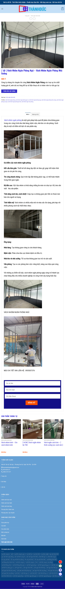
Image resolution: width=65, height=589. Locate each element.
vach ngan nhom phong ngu (54, 570)
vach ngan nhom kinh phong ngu (24, 570)
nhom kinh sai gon (52, 556)
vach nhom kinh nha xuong (55, 573)
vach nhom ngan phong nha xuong (48, 100)
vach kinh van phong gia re (7, 567)
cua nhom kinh (37, 554)
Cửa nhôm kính (5, 529)
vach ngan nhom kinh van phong (39, 570)
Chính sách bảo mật (6, 499)
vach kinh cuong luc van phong (45, 562)
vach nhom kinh (33, 573)
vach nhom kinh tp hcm (7, 576)
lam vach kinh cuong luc (20, 556)
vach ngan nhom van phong (7, 573)
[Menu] (2, 9)
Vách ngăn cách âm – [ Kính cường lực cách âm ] (53, 443)
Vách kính (3, 539)
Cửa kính (3, 526)
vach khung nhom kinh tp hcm (8, 562)
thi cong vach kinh (5, 559)
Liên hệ (3, 487)
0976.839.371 (6, 469)
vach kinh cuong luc (20, 562)
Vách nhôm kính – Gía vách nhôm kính (9, 443)
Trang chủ (27, 15)
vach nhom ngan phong (10, 100)
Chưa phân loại (5, 522)
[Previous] (1, 437)
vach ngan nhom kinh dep (39, 567)
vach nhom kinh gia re (43, 573)
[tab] (28, 114)
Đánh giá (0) (35, 114)
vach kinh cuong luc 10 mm (32, 562)
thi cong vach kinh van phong (17, 559)
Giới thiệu (3, 481)
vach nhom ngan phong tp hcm (14, 101)
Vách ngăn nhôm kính (35, 15)
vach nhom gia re (25, 573)
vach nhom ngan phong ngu (35, 100)
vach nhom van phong (57, 576)
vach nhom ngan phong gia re (22, 100)
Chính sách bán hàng (6, 506)
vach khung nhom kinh (51, 559)
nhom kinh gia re (42, 556)
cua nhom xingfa (44, 554)
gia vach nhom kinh (54, 554)
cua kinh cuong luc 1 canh (7, 554)
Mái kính (3, 535)
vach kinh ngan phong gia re (44, 565)
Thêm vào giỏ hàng (9, 91)
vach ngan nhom (18, 567)
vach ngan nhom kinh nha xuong (8, 570)
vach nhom (17, 573)
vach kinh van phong (55, 565)
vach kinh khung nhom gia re (19, 565)
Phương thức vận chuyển (7, 513)
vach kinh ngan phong (31, 565)
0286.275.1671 (7, 472)
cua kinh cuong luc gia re (19, 554)
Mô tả (27, 114)
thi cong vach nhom (29, 559)
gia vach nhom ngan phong (7, 556)
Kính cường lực (5, 532)
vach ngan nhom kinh (27, 567)
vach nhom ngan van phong (27, 101)
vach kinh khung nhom (6, 565)
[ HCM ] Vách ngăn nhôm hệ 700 (32, 443)
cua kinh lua (29, 554)
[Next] (63, 437)
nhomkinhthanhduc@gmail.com (11, 467)
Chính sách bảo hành (6, 503)
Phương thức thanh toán (7, 509)
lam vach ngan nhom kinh (32, 556)
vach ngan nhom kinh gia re (52, 567)
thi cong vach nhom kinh (40, 559)
